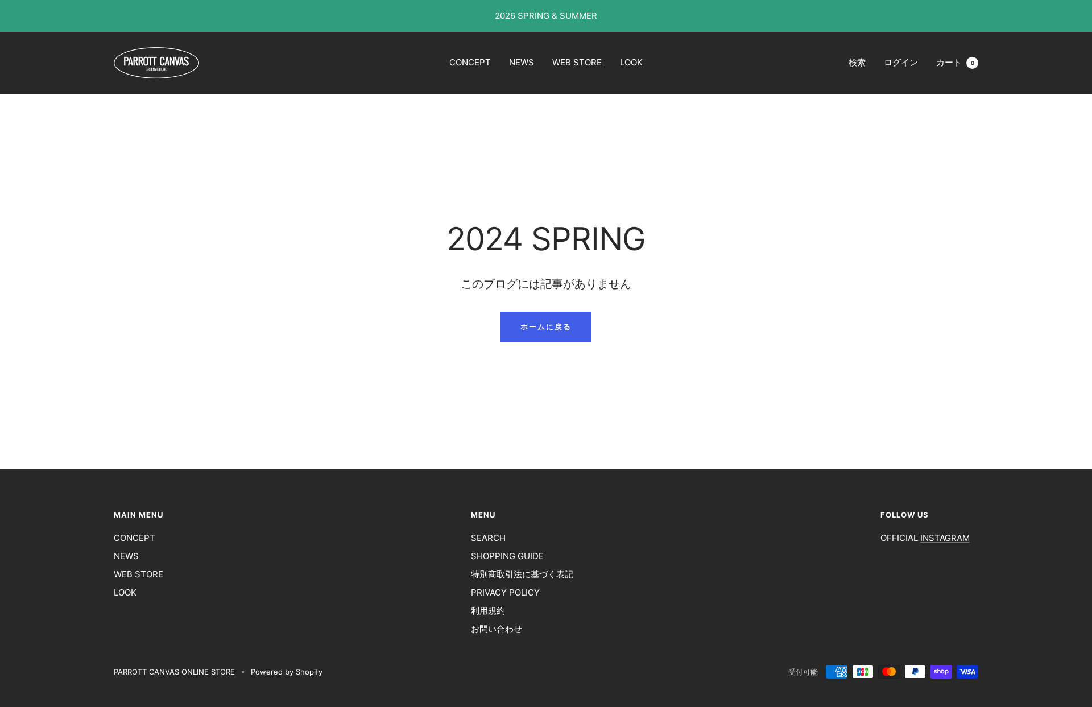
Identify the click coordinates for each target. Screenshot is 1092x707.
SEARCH (488, 537)
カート (955, 62)
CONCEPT (470, 62)
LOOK (631, 62)
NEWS (521, 62)
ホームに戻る (546, 326)
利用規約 (488, 610)
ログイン (901, 62)
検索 (857, 62)
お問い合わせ (496, 628)
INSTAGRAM (945, 537)
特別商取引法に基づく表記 (522, 574)
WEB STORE (577, 62)
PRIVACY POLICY (505, 592)
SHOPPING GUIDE (507, 556)
